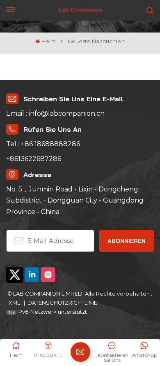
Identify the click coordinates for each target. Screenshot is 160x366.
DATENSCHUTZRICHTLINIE (62, 302)
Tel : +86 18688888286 (43, 144)
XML (15, 302)
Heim (48, 41)
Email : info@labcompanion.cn (55, 113)
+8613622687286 (33, 159)
